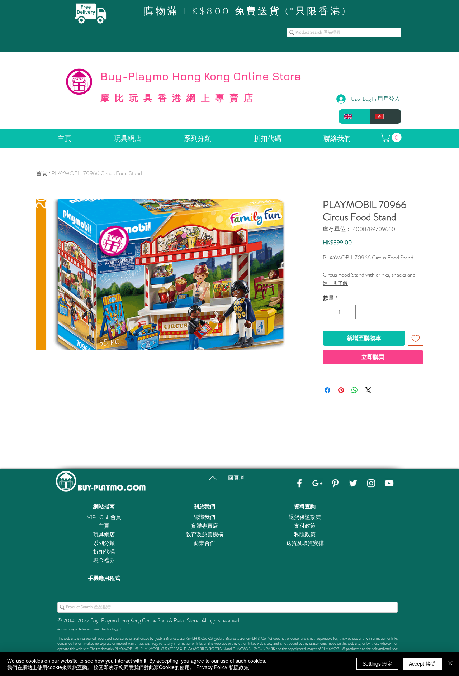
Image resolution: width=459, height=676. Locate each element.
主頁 (104, 526)
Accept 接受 (422, 663)
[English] (354, 116)
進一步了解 (335, 283)
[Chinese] (385, 116)
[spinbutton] (339, 312)
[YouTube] (389, 483)
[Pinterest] (335, 483)
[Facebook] (299, 483)
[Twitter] (353, 483)
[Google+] (317, 483)
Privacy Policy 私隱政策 (222, 667)
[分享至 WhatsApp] (354, 390)
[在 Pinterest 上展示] (341, 390)
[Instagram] (371, 483)
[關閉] (450, 663)
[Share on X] (368, 390)
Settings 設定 (377, 663)
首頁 (41, 173)
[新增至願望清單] (415, 338)
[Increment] (350, 312)
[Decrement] (329, 312)
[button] (392, 137)
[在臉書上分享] (327, 390)
